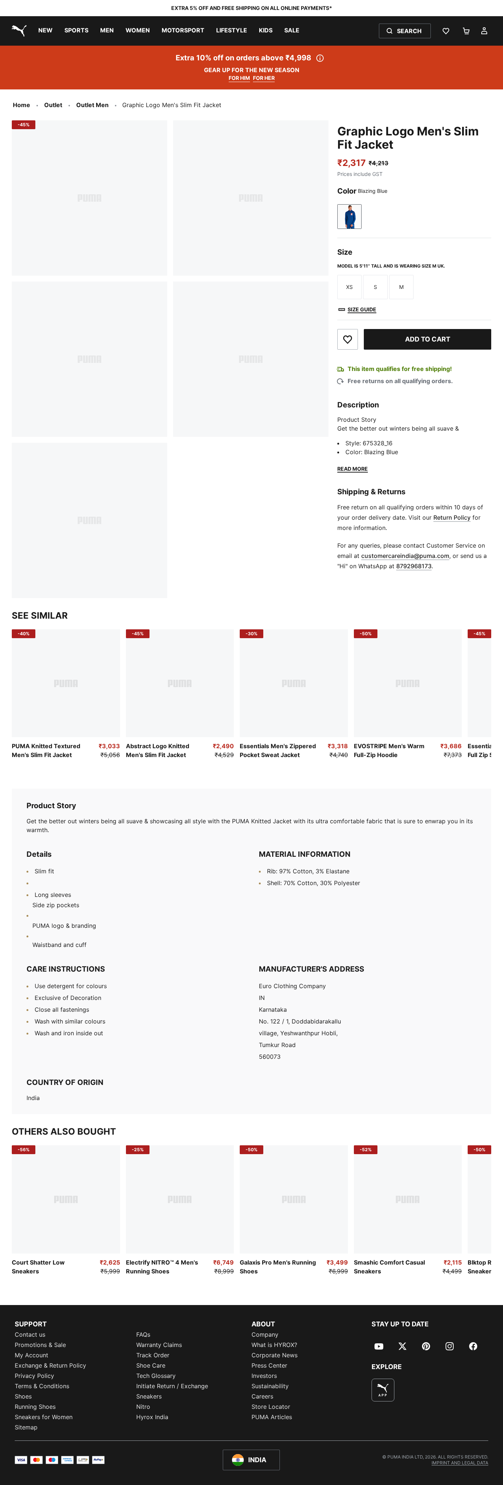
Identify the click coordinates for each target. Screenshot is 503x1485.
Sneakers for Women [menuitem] (44, 1417)
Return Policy (452, 517)
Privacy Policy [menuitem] (34, 1375)
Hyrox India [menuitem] (152, 1417)
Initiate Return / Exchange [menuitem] (172, 1386)
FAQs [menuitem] (143, 1334)
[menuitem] (45, 31)
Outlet (53, 105)
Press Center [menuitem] (269, 1365)
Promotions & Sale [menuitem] (40, 1344)
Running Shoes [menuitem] (35, 1406)
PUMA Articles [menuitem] (272, 1417)
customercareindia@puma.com (405, 555)
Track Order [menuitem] (152, 1355)
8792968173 (414, 566)
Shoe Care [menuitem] (150, 1365)
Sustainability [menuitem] (270, 1386)
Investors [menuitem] (264, 1375)
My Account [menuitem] (31, 1355)
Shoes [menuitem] (23, 1396)
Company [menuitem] (265, 1334)
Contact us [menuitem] (30, 1334)
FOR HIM (239, 78)
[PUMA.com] (18, 31)
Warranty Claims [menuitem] (159, 1344)
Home (21, 105)
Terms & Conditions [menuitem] (42, 1386)
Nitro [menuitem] (143, 1406)
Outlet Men (92, 105)
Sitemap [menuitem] (26, 1427)
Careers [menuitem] (262, 1396)
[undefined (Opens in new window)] (383, 1390)
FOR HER (264, 78)
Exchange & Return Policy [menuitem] (50, 1365)
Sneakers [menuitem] (149, 1396)
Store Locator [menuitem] (271, 1406)
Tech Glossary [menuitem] (156, 1375)
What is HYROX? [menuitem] (274, 1344)
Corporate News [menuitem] (275, 1355)
